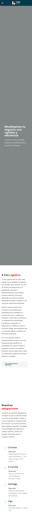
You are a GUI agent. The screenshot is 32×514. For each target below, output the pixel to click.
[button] (29, 3)
